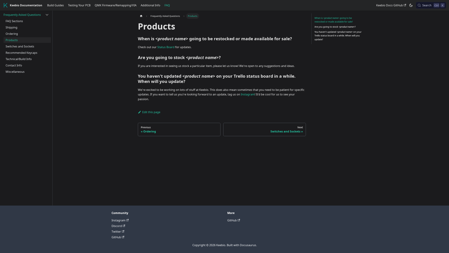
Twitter (116, 231)
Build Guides (55, 5)
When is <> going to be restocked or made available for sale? (333, 19)
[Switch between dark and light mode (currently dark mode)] (411, 5)
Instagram (248, 94)
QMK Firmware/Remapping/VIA (115, 5)
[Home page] (141, 16)
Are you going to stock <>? (335, 26)
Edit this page (151, 112)
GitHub (116, 237)
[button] (26, 15)
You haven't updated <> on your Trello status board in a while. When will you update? (337, 35)
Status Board (166, 47)
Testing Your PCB (79, 5)
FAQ (167, 5)
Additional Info (150, 5)
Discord (117, 226)
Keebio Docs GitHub (389, 5)
